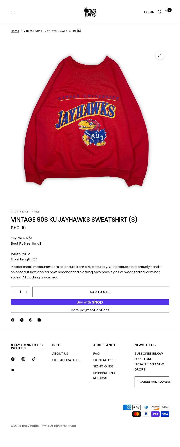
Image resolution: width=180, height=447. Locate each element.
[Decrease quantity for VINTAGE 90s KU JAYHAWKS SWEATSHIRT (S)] (14, 292)
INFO (56, 345)
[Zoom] (160, 55)
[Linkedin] (16, 370)
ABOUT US (60, 353)
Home (15, 31)
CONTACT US (104, 360)
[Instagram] (26, 359)
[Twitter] (16, 359)
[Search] (159, 12)
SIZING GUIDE (103, 366)
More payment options (90, 310)
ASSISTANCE (104, 345)
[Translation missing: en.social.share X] (22, 320)
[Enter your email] (164, 381)
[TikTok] (37, 359)
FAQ (96, 353)
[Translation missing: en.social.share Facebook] (13, 320)
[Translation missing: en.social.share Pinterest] (31, 320)
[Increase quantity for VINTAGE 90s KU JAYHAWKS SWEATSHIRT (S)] (26, 292)
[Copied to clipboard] (40, 320)
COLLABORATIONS (66, 360)
